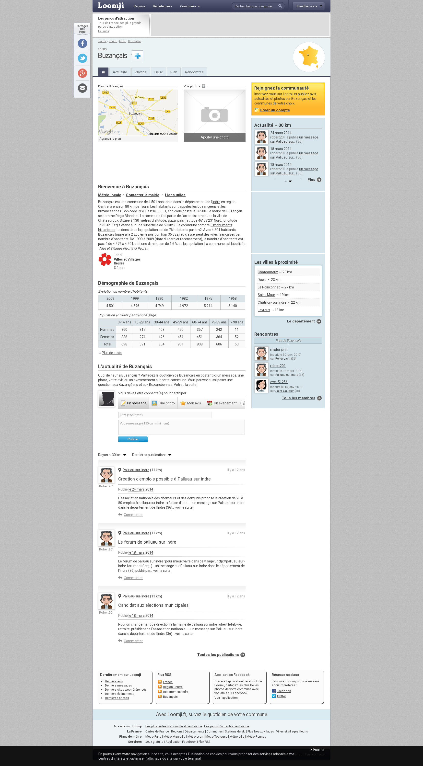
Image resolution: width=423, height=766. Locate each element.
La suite (103, 31)
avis (194, 403)
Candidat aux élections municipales (153, 605)
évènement (225, 403)
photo (167, 403)
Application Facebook (180, 741)
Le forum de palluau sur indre (147, 542)
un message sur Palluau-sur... (294, 139)
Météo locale (109, 195)
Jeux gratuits (154, 741)
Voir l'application (226, 697)
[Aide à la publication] (244, 403)
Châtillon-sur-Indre (272, 302)
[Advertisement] (240, 25)
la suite (190, 385)
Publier (133, 439)
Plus (311, 179)
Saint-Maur (266, 295)
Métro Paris (153, 736)
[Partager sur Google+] (82, 73)
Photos (141, 72)
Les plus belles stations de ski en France (173, 726)
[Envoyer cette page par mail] (82, 88)
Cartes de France (157, 731)
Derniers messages (118, 685)
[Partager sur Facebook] (82, 43)
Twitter (281, 696)
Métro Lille (237, 736)
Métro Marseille (174, 736)
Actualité (120, 72)
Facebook (284, 691)
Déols (262, 280)
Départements (194, 731)
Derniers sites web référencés (126, 689)
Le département (301, 321)
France (102, 41)
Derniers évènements (119, 694)
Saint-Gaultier (284, 391)
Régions (177, 731)
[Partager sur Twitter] (82, 58)
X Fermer (317, 750)
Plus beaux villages (260, 731)
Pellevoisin (282, 358)
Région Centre (173, 687)
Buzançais (134, 41)
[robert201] (106, 475)
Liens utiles (175, 195)
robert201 (278, 366)
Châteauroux (108, 220)
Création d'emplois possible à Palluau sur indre (164, 478)
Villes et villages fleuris (292, 731)
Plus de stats (112, 353)
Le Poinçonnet (269, 287)
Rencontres (194, 72)
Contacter (142, 195)
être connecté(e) (150, 393)
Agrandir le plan (110, 138)
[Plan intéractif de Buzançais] (138, 113)
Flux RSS (164, 675)
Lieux (158, 72)
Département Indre (175, 692)
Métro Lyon (195, 736)
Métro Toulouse (216, 736)
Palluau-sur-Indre (136, 470)
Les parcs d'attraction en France (226, 726)
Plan (173, 72)
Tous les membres (298, 398)
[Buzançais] (103, 71)
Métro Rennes (256, 736)
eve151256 (279, 382)
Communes (215, 731)
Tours (144, 206)
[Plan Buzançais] (309, 57)
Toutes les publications (218, 654)
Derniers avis (114, 681)
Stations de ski (235, 731)
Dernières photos (117, 698)
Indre (122, 41)
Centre (113, 41)
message (136, 403)
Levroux (264, 310)
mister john (279, 350)
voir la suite (184, 507)
